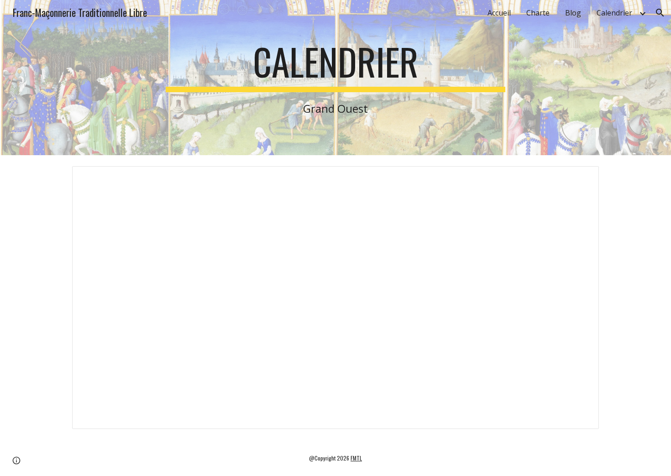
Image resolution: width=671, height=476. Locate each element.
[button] (660, 13)
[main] (335, 77)
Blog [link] (573, 13)
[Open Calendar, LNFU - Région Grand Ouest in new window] (581, 178)
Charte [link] (538, 13)
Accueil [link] (499, 13)
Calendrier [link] (614, 13)
